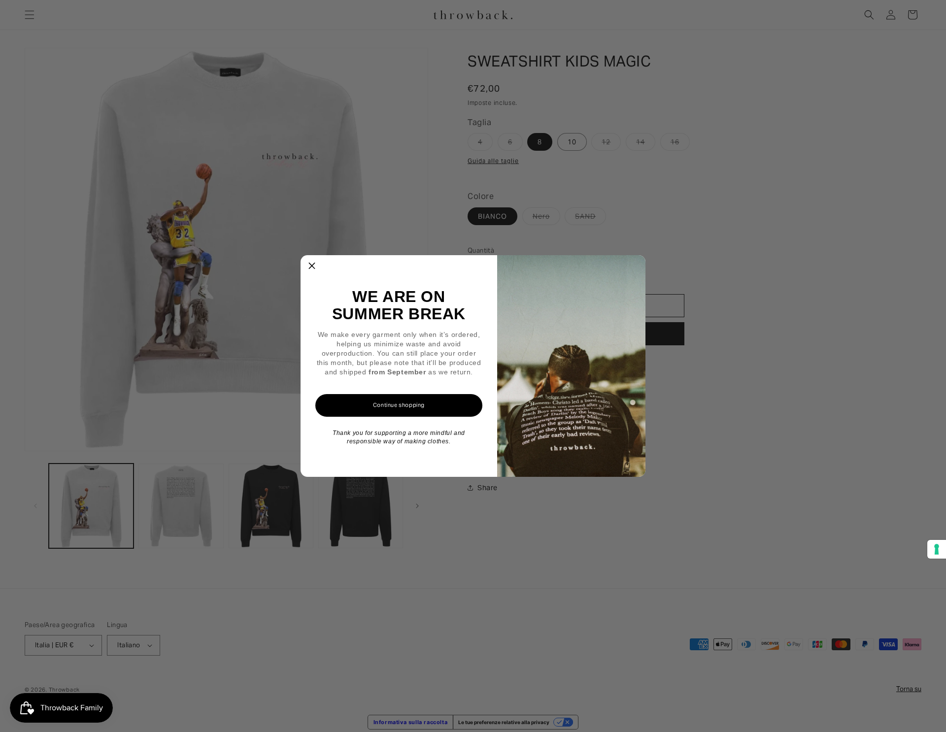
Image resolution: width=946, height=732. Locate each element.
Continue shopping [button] (399, 404)
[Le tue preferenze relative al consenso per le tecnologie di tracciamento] (936, 549)
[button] (312, 266)
